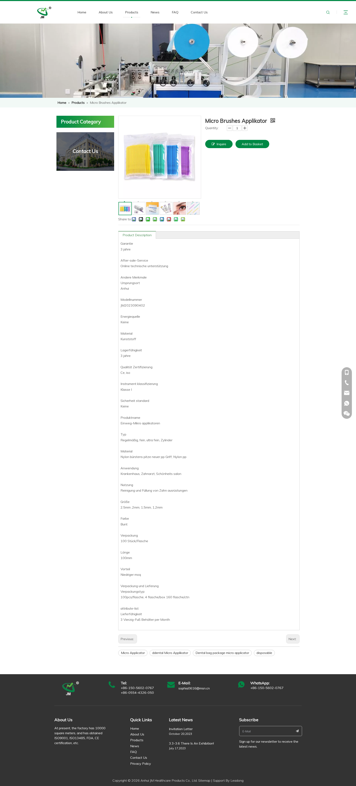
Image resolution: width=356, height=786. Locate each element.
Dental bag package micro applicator (222, 653)
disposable (264, 653)
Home (81, 12)
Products (131, 12)
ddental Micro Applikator (170, 653)
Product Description (137, 235)
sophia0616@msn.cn (194, 688)
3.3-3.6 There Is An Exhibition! (191, 743)
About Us (106, 12)
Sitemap (204, 780)
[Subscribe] (297, 731)
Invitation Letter (181, 729)
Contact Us (199, 12)
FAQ (175, 12)
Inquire (221, 144)
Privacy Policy (140, 763)
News (155, 12)
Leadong (237, 780)
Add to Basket (252, 144)
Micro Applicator (133, 653)
